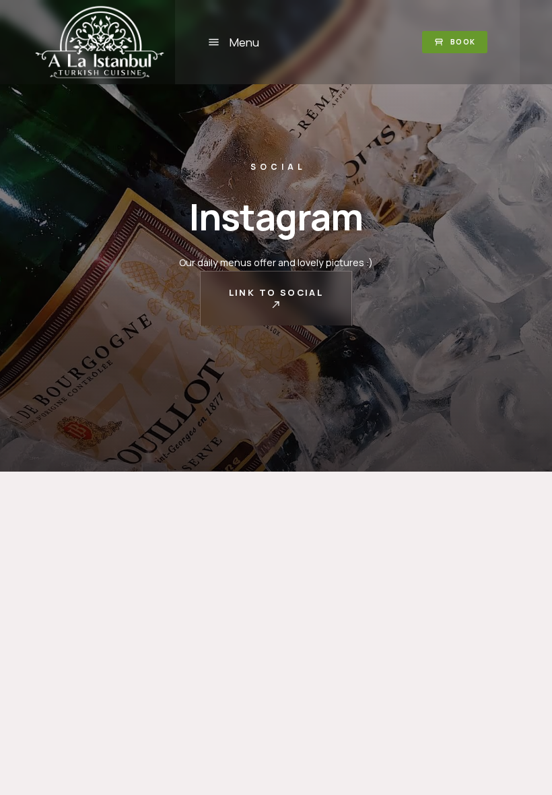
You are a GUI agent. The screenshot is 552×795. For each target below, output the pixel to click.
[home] (103, 42)
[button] (233, 42)
